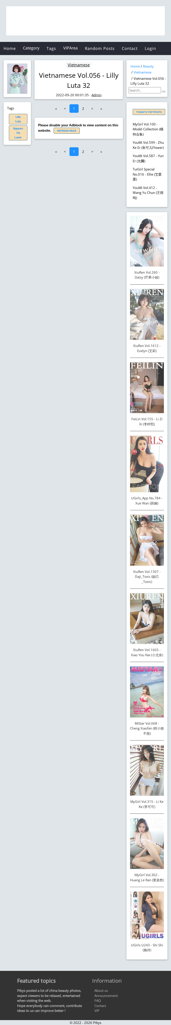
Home (10, 48)
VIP (96, 1010)
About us (101, 990)
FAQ (97, 1000)
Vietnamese (79, 65)
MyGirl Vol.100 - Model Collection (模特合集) (148, 129)
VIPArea (70, 48)
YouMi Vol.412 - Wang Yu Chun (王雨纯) (148, 192)
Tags (51, 48)
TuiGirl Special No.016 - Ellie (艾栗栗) (147, 174)
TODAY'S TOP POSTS (149, 112)
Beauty (148, 66)
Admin (97, 95)
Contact (130, 48)
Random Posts (100, 48)
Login (150, 48)
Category (31, 48)
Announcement (106, 995)
